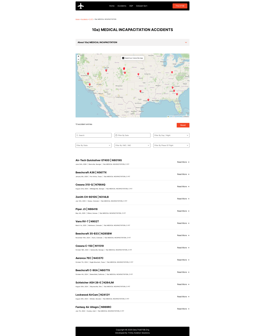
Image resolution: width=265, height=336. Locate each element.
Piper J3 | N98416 (87, 209)
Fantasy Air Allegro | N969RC (93, 307)
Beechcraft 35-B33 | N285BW (94, 233)
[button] (132, 42)
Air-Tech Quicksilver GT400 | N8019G (99, 160)
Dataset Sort (141, 6)
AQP (131, 6)
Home (111, 6)
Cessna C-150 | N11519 (90, 245)
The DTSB (180, 6)
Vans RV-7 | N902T (87, 221)
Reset (183, 125)
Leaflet (171, 116)
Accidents (121, 6)
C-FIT (91, 19)
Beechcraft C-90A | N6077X (93, 270)
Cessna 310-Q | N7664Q (90, 184)
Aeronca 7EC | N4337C (90, 258)
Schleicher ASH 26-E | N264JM (95, 282)
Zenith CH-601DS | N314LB (92, 196)
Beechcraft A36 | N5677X (91, 172)
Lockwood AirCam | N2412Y (93, 294)
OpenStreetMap (179, 116)
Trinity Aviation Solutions (139, 333)
